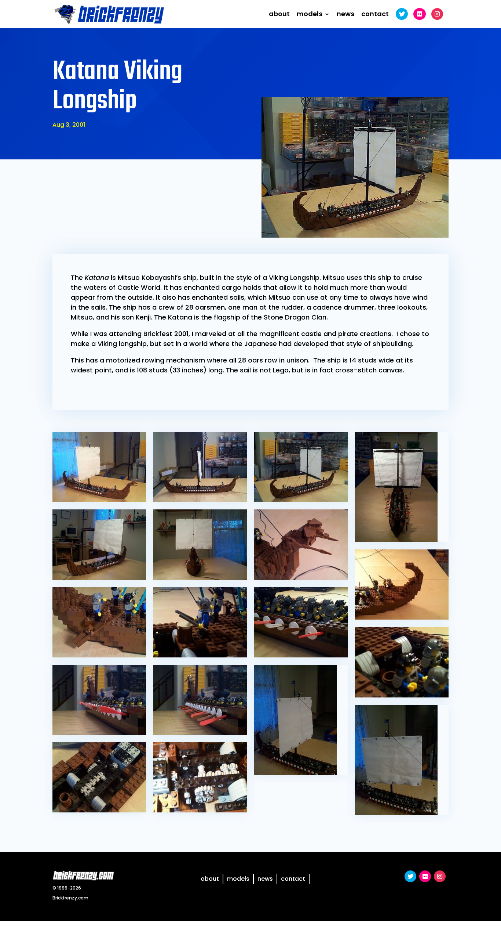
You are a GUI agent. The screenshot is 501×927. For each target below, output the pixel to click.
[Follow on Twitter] (410, 876)
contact (375, 14)
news (345, 14)
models (309, 14)
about (279, 14)
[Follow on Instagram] (440, 876)
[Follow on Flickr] (425, 876)
